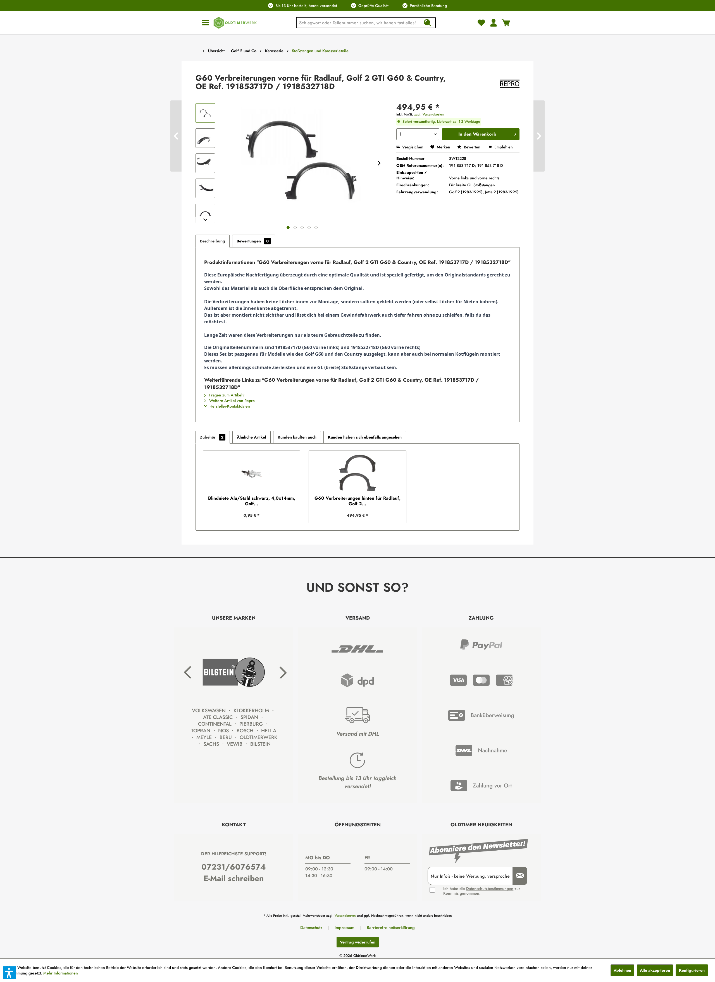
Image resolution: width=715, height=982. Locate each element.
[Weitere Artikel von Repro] (509, 83)
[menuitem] (206, 22)
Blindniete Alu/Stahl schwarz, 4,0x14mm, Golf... (251, 501)
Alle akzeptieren (655, 970)
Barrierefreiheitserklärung (391, 928)
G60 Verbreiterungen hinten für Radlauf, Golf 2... (357, 501)
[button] (9, 972)
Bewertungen (253, 241)
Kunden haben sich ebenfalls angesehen (365, 437)
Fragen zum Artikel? (226, 395)
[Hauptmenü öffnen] (206, 22)
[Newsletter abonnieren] (517, 876)
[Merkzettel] (481, 23)
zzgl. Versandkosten (429, 114)
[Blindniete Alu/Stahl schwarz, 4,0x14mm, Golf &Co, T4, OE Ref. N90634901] (251, 473)
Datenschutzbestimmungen (489, 888)
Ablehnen (622, 970)
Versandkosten (345, 915)
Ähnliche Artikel (251, 437)
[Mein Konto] (493, 23)
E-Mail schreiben (234, 878)
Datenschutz (311, 928)
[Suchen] (427, 23)
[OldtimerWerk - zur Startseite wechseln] (235, 22)
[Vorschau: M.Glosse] (205, 113)
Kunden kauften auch (297, 437)
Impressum (344, 928)
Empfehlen (503, 147)
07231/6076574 (233, 867)
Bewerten (472, 147)
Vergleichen (412, 147)
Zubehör (211, 437)
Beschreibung (212, 241)
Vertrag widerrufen (357, 942)
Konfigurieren (692, 970)
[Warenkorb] (506, 23)
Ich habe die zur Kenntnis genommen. (481, 891)
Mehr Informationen (60, 973)
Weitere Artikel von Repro (231, 400)
